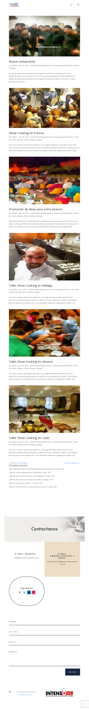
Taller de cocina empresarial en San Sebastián (26, 476)
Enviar (73, 672)
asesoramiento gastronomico (41, 65)
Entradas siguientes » (72, 463)
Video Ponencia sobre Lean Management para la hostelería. (31, 469)
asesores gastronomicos (63, 65)
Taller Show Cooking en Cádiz (29, 438)
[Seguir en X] (24, 592)
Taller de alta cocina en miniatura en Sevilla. (25, 479)
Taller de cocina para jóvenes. (20, 483)
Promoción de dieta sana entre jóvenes (35, 209)
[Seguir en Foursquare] (33, 592)
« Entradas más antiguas (18, 463)
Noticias (76, 65)
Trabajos (12, 68)
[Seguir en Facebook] (20, 592)
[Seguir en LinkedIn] (29, 592)
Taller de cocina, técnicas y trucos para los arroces (28, 487)
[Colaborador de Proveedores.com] (26, 695)
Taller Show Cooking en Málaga (30, 285)
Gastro (14, 65)
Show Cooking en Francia (26, 133)
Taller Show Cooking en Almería (31, 361)
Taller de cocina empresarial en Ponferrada (25, 472)
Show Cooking (29, 140)
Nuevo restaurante (22, 61)
